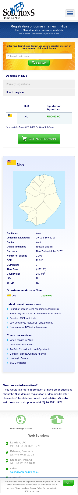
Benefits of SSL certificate (23, 318)
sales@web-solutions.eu (24, 471)
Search (41, 62)
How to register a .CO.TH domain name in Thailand (36, 313)
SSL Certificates (18, 363)
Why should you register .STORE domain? (31, 322)
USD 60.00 (46, 295)
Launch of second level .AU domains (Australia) (34, 309)
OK (68, 482)
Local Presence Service (22, 344)
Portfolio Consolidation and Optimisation (30, 349)
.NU (14, 295)
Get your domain (42, 138)
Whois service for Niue (21, 340)
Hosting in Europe (19, 358)
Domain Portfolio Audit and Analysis (28, 354)
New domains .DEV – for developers (28, 327)
